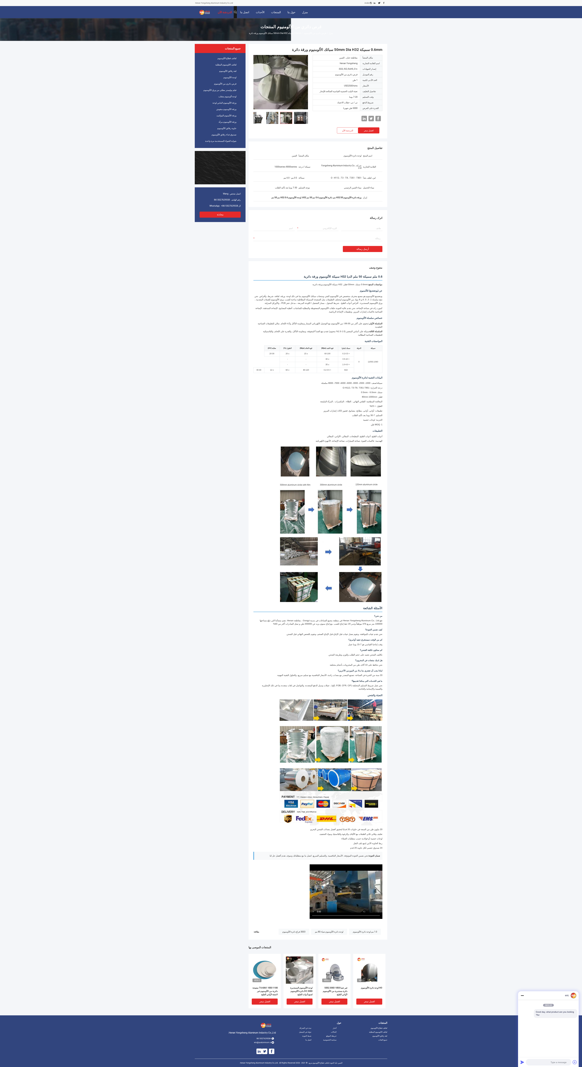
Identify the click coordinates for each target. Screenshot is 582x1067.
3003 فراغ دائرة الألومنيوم (293, 932)
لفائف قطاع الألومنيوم (226, 58)
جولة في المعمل (305, 1032)
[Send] (522, 1062)
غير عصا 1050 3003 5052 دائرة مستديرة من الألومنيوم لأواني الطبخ (335, 991)
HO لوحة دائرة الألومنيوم (371, 988)
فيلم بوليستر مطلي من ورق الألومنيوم (219, 90)
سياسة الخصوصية (329, 1040)
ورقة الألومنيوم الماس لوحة (224, 103)
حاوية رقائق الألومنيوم (226, 128)
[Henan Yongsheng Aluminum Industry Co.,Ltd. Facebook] (384, 3)
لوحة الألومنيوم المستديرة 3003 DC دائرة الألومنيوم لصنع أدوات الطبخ (301, 991)
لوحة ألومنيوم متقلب (227, 96)
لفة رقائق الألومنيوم (227, 71)
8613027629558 (222, 200)
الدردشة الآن (347, 130)
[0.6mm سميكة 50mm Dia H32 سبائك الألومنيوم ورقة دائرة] (280, 82)
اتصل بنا (308, 1040)
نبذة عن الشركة (305, 1028)
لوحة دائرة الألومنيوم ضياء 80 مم (329, 932)
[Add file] (575, 1062)
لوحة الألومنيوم (229, 77)
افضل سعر (369, 130)
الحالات (333, 1032)
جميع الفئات (382, 1040)
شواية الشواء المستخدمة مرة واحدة (220, 141)
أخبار (334, 1028)
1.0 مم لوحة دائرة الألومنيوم (365, 932)
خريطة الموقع (331, 1036)
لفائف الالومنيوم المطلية (225, 64)
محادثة (220, 214)
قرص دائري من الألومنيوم (315, 33)
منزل (331, 33)
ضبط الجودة (306, 1036)
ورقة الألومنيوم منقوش (226, 109)
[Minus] (522, 995)
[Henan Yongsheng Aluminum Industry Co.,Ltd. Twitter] (379, 3)
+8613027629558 (229, 206)
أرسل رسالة (362, 249)
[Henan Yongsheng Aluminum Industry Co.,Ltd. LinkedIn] (374, 3)
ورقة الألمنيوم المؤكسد (226, 115)
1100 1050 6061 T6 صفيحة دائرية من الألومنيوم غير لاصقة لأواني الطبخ (265, 991)
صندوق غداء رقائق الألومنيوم (224, 134)
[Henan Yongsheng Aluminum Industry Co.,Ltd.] (204, 12)
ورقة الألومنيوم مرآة (227, 122)
